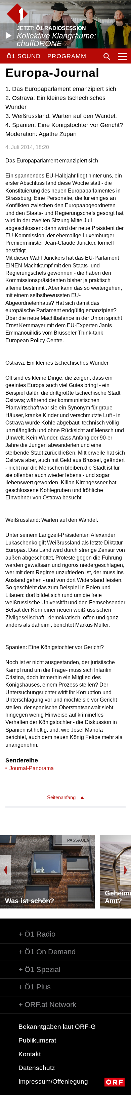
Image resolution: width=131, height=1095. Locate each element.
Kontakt (29, 1054)
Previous (5, 870)
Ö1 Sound (24, 56)
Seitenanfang (61, 797)
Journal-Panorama (31, 768)
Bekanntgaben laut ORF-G (57, 1026)
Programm (66, 56)
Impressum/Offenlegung (53, 1081)
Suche (106, 56)
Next (125, 870)
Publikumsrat (37, 1040)
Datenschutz (36, 1067)
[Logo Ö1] (17, 13)
